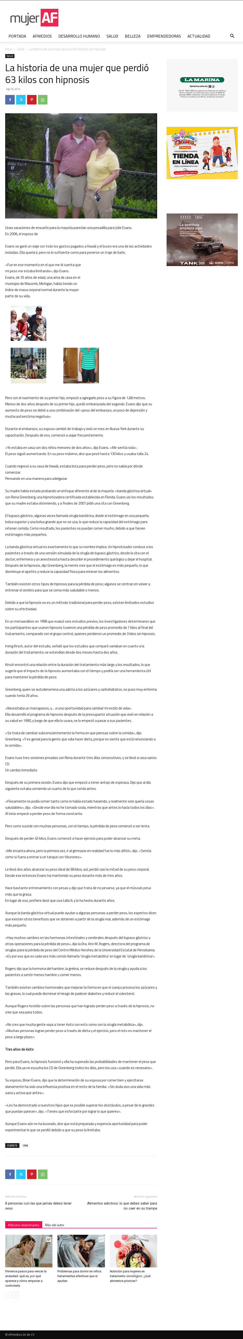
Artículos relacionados (23, 1224)
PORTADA (17, 36)
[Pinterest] (32, 99)
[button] (232, 36)
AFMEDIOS (42, 36)
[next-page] (16, 1295)
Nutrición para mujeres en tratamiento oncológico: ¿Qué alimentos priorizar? (130, 1276)
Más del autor (54, 1224)
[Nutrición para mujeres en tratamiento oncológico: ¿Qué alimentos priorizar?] (133, 1251)
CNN (25, 1145)
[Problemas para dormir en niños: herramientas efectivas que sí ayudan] (81, 1251)
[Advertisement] (121, 293)
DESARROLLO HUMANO (79, 36)
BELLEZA (132, 36)
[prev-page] (8, 1295)
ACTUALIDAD (198, 36)
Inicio (8, 49)
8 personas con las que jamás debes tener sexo (38, 1205)
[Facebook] (10, 99)
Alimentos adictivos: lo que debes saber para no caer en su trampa (122, 1205)
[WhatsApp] (42, 99)
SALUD (112, 36)
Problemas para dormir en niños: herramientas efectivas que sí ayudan (79, 1276)
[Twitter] (21, 99)
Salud (20, 49)
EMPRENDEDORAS (164, 36)
